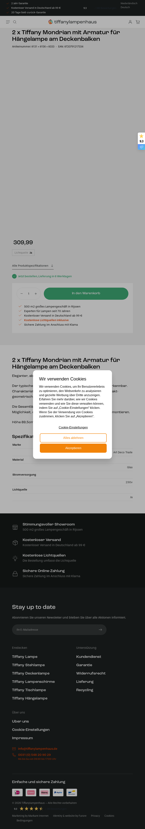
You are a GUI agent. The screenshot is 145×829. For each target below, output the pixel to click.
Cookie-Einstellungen (73, 427)
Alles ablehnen (73, 437)
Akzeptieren (73, 448)
